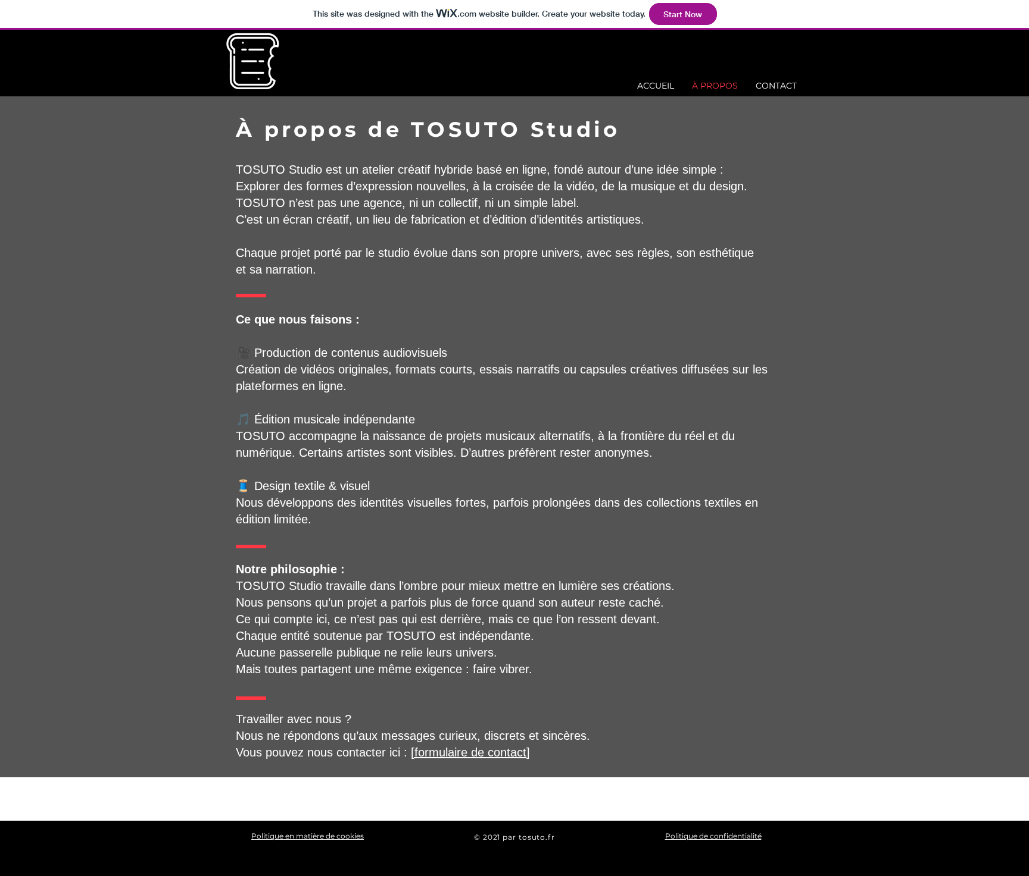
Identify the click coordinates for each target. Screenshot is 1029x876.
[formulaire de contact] (470, 752)
